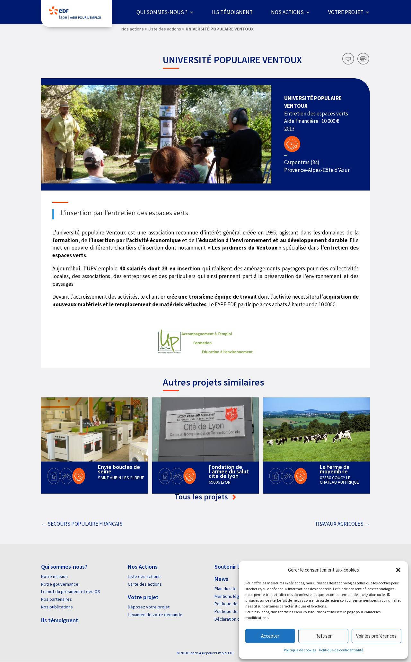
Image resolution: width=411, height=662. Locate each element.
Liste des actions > (166, 29)
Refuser (323, 636)
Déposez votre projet (149, 607)
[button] (398, 570)
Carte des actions (145, 584)
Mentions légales (230, 596)
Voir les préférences (376, 636)
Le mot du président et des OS (70, 591)
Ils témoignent (232, 12)
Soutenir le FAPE (234, 566)
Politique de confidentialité (341, 650)
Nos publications (57, 607)
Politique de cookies (300, 650)
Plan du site (225, 588)
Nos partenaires (56, 599)
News (221, 578)
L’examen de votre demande (155, 614)
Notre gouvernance (59, 584)
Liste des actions (144, 576)
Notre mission (54, 576)
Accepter (270, 636)
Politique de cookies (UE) (238, 611)
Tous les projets (202, 497)
